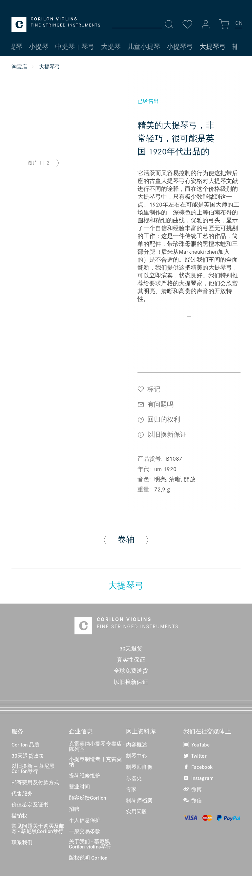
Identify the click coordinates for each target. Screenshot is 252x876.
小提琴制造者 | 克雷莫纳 (95, 761)
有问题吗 (160, 404)
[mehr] (189, 317)
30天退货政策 (27, 755)
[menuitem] (238, 25)
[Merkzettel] (187, 24)
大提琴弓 (126, 585)
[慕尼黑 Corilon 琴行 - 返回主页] (55, 24)
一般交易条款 (85, 831)
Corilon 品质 (25, 744)
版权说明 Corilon (88, 857)
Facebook (201, 766)
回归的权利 (163, 419)
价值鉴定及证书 (30, 804)
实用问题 (136, 811)
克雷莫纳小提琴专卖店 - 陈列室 (97, 746)
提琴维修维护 (85, 775)
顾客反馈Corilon (87, 797)
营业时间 (79, 786)
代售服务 (22, 793)
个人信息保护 (85, 820)
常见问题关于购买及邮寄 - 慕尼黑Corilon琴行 (38, 828)
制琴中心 (136, 755)
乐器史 (134, 778)
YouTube (200, 744)
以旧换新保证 (166, 434)
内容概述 (136, 744)
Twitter (198, 755)
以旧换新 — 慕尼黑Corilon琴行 (33, 768)
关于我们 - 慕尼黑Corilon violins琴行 (90, 844)
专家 (131, 789)
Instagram (202, 778)
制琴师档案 (139, 800)
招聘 (74, 808)
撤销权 (19, 815)
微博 (196, 789)
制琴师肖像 (139, 766)
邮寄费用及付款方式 (35, 782)
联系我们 (22, 842)
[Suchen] (169, 24)
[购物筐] (224, 24)
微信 (196, 800)
